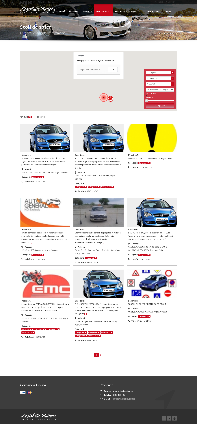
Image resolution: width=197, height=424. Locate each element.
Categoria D (93, 336)
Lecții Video (121, 11)
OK (113, 69)
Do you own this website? (90, 69)
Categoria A (79, 187)
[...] (31, 242)
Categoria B (36, 177)
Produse (73, 11)
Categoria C (52, 329)
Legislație (87, 11)
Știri (133, 11)
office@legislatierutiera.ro (124, 399)
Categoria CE (106, 187)
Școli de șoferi (103, 11)
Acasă (62, 11)
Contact (168, 11)
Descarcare (153, 11)
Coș (141, 11)
